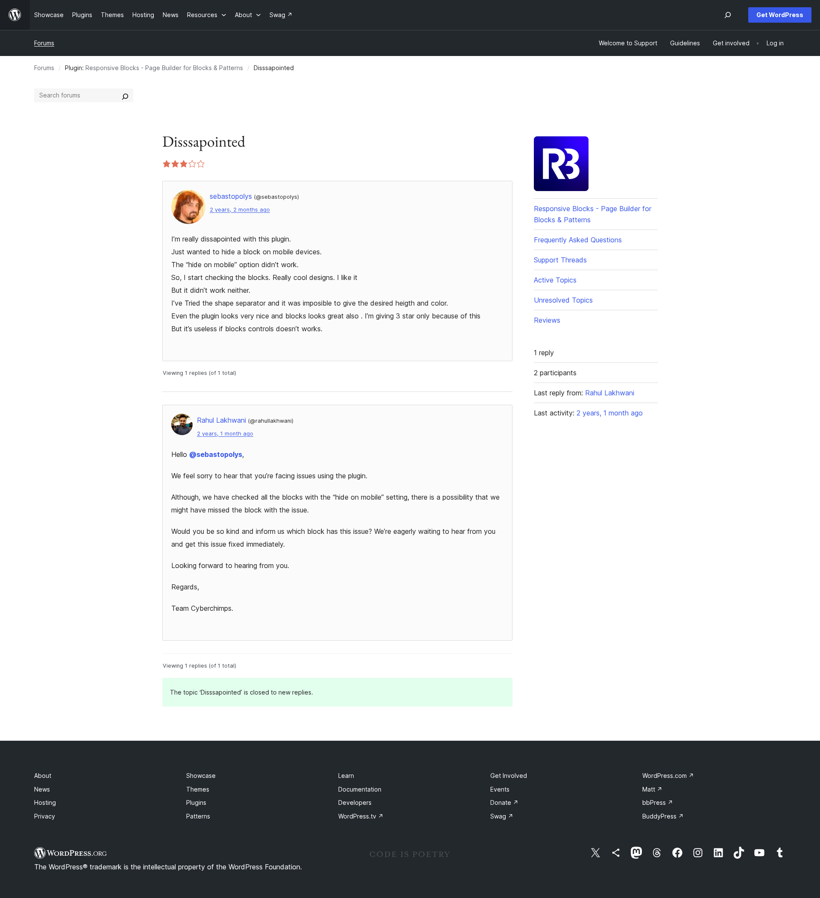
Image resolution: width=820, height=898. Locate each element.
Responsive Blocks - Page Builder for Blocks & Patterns (164, 67)
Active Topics (555, 280)
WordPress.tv (361, 816)
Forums (44, 43)
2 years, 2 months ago (240, 209)
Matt (652, 789)
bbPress (657, 802)
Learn (346, 775)
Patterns (198, 816)
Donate (504, 802)
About (42, 775)
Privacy (44, 816)
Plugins (196, 802)
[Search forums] (125, 95)
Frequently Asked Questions (578, 240)
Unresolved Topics (563, 300)
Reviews (547, 320)
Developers (355, 802)
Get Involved (508, 775)
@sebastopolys (215, 454)
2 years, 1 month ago (225, 433)
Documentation (359, 789)
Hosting (45, 802)
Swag (501, 816)
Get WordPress (779, 14)
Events (500, 789)
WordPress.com (668, 775)
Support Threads (560, 260)
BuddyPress (663, 816)
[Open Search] (728, 15)
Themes (197, 789)
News (42, 789)
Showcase (201, 775)
